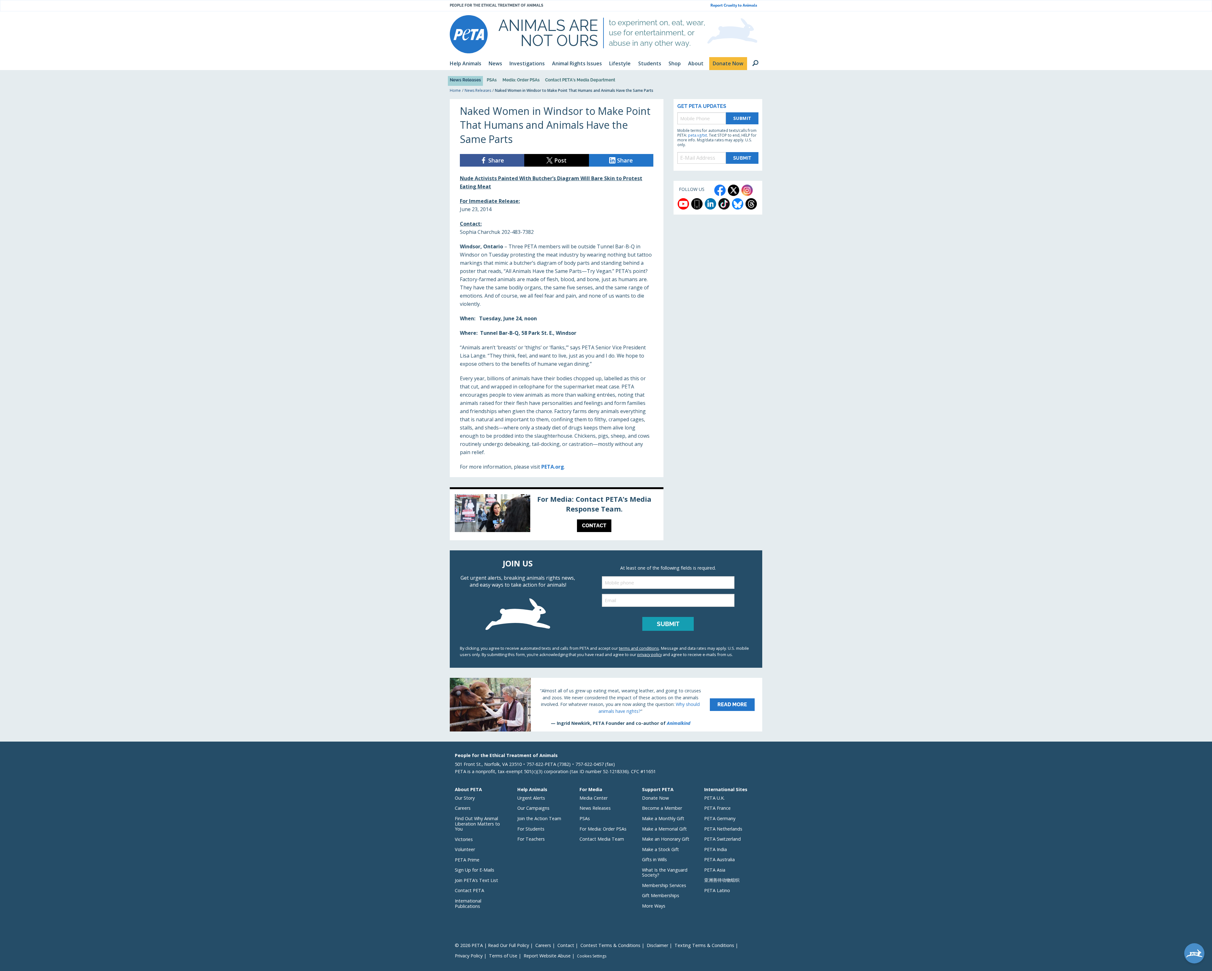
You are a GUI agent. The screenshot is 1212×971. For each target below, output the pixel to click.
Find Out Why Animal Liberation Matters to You (477, 823)
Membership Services (664, 885)
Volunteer (465, 849)
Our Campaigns (533, 808)
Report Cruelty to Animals (733, 5)
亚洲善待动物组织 (722, 880)
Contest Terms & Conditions (610, 945)
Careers (463, 808)
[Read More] (606, 704)
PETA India (715, 849)
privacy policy (649, 654)
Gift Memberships (660, 895)
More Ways (653, 906)
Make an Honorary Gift (665, 839)
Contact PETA (469, 890)
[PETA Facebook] (720, 190)
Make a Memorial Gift (664, 829)
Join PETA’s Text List (476, 880)
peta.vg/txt (697, 135)
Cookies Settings (591, 956)
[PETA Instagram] (747, 190)
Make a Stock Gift (660, 849)
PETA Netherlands (723, 829)
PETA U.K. (714, 798)
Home (455, 90)
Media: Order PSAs (521, 79)
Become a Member (662, 808)
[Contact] (556, 514)
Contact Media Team (601, 839)
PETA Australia (719, 859)
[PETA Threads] (751, 204)
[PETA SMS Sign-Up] (697, 204)
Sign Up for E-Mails (474, 870)
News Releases (465, 79)
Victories (464, 839)
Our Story (465, 798)
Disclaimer (657, 945)
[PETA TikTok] (724, 204)
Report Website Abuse (547, 956)
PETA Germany (719, 818)
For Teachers (531, 839)
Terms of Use (503, 956)
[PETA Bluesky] (737, 204)
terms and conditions (639, 648)
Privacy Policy (469, 956)
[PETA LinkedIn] (710, 204)
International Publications (468, 903)
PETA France (717, 808)
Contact (565, 945)
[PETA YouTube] (683, 204)
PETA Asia (714, 870)
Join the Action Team (539, 818)
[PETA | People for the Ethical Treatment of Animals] (469, 34)
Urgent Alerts (531, 798)
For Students (530, 829)
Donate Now (655, 798)
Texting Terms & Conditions (704, 945)
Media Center (593, 798)
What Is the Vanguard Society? (664, 872)
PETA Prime (467, 860)
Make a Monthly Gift (663, 818)
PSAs (492, 79)
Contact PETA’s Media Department (580, 79)
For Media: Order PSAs (603, 829)
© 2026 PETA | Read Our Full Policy (492, 945)
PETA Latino (717, 890)
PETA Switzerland (722, 839)
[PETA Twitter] (733, 190)
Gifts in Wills (654, 859)
